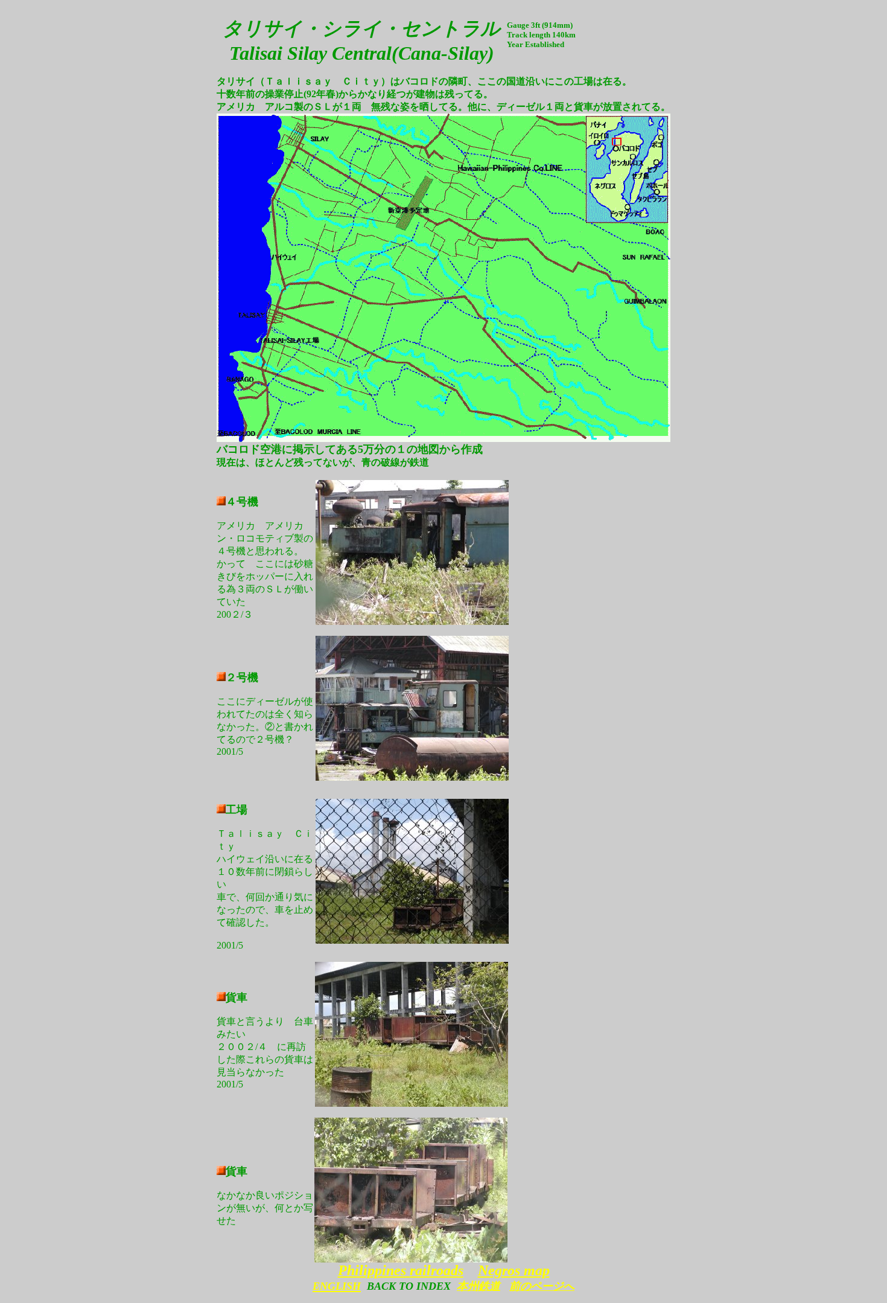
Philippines (372, 1270)
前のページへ (541, 1286)
